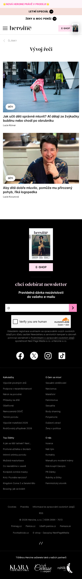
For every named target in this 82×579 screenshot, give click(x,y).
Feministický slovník (56, 483)
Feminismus (52, 400)
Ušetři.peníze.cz (47, 526)
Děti (10, 106)
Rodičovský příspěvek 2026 (17, 428)
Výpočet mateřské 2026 (15, 422)
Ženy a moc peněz (38, 19)
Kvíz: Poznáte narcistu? (15, 477)
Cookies (12, 506)
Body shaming (53, 411)
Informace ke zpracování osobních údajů (53, 506)
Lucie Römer (9, 125)
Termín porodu (10, 417)
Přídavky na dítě (11, 400)
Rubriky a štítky (54, 477)
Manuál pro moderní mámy (59, 460)
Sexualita (50, 405)
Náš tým (50, 449)
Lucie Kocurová (11, 196)
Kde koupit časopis (55, 466)
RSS (41, 513)
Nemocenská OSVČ (13, 411)
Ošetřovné (8, 405)
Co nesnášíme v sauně (14, 466)
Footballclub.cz (21, 532)
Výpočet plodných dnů (14, 382)
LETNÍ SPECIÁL (38, 11)
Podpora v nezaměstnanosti (17, 388)
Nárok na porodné (12, 394)
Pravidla (24, 506)
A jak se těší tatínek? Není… (17, 443)
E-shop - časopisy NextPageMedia (51, 532)
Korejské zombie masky (15, 471)
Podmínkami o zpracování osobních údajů (52, 337)
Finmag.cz (16, 526)
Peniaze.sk (65, 526)
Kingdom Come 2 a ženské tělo (19, 483)
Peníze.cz (30, 526)
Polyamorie (51, 417)
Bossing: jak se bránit (14, 488)
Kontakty (50, 454)
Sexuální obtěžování (56, 382)
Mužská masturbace (13, 460)
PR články (51, 471)
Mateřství (50, 394)
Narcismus (51, 388)
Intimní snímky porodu (14, 454)
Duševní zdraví (53, 422)
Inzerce (49, 443)
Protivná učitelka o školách (17, 449)
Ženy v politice (53, 428)
